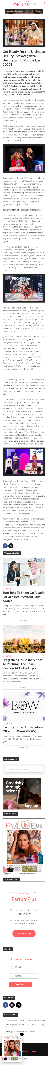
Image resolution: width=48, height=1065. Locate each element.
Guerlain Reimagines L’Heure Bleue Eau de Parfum (25, 1020)
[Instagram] (19, 1005)
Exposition (7, 589)
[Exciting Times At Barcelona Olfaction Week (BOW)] (24, 706)
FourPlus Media (29, 1052)
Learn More (24, 933)
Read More (24, 620)
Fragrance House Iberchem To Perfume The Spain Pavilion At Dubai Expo (22, 664)
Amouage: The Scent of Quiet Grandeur (21, 1031)
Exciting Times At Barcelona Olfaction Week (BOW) (23, 729)
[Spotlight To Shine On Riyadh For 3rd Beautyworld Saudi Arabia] (24, 571)
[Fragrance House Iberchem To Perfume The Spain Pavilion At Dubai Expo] (24, 639)
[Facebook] (5, 1005)
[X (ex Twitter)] (12, 1005)
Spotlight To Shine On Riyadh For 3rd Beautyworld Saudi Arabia (24, 597)
